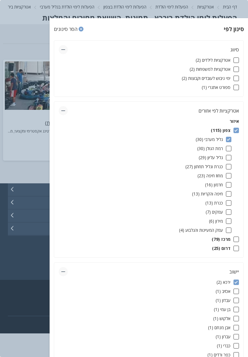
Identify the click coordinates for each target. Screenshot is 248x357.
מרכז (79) (221, 239)
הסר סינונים (66, 29)
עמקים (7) (214, 212)
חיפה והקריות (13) (207, 194)
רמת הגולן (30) (210, 148)
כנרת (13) (214, 203)
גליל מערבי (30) (209, 139)
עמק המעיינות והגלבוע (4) (201, 230)
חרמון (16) (214, 185)
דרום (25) (221, 248)
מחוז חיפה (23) (210, 175)
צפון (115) (220, 130)
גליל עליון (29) (211, 157)
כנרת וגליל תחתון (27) (204, 166)
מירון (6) (216, 221)
